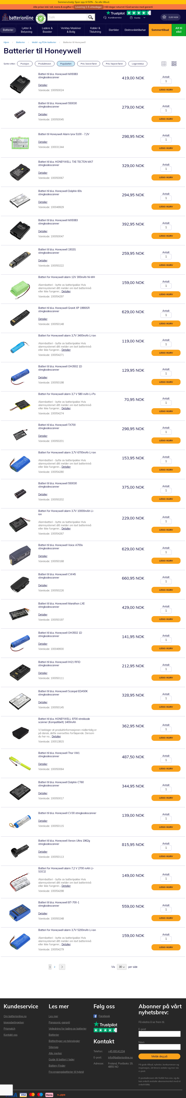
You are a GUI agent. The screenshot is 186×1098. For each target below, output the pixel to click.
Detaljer (42, 85)
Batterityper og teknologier (64, 1041)
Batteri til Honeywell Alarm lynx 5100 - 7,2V (63, 134)
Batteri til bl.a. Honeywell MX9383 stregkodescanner (58, 75)
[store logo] (18, 17)
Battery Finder (57, 1065)
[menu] (93, 30)
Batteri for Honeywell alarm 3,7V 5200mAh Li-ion (67, 930)
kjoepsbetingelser (14, 1022)
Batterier (20, 42)
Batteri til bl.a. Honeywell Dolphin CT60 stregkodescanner (61, 784)
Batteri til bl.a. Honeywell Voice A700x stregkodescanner (60, 546)
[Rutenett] (163, 63)
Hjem (7, 42)
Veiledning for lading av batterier (67, 1028)
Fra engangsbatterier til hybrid (66, 1071)
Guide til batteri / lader (61, 1059)
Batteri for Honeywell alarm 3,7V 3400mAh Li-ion (67, 335)
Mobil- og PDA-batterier (44, 42)
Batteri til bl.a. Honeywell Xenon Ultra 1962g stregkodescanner (64, 842)
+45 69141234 (116, 1051)
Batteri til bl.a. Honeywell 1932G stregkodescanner (57, 251)
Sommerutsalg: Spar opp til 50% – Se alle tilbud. (84, 2)
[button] (144, 17)
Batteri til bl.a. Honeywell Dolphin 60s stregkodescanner (60, 192)
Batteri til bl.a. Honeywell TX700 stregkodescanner (57, 426)
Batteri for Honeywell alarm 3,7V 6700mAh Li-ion (67, 452)
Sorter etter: (9, 63)
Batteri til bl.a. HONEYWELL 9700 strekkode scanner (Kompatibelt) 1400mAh (64, 720)
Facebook (104, 1016)
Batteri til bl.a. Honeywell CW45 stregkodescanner (57, 576)
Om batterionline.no (15, 1016)
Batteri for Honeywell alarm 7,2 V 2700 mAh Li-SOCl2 (66, 870)
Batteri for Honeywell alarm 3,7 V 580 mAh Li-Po (67, 394)
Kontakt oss (10, 1034)
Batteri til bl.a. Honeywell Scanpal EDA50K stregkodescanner (63, 693)
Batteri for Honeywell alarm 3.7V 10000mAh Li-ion (66, 512)
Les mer (53, 1016)
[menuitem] (8, 30)
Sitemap (53, 1047)
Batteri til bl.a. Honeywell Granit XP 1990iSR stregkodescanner (64, 309)
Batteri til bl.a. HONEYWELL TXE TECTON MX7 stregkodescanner (65, 163)
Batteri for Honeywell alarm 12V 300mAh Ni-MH (66, 277)
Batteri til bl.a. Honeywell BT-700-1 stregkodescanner (58, 904)
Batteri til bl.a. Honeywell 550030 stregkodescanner (57, 105)
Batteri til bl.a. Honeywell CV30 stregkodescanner (67, 813)
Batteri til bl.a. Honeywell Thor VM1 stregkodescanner (59, 754)
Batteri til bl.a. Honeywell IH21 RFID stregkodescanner (59, 663)
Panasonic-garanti (59, 1022)
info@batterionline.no (120, 1057)
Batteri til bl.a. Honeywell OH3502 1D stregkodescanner (60, 368)
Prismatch (9, 1028)
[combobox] (71, 17)
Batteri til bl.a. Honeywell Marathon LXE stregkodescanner (61, 605)
